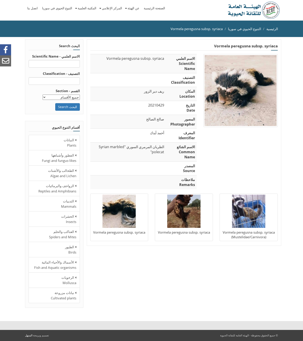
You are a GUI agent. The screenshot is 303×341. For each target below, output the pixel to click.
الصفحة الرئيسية (154, 8)
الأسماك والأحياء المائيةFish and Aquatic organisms (55, 265)
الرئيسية (272, 29)
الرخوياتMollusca (68, 280)
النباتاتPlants (70, 142)
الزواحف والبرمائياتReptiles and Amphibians (57, 188)
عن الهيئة (133, 8)
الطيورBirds (70, 249)
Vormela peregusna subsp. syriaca (197, 29)
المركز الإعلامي (112, 8)
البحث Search (67, 107)
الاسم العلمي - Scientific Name (56, 56)
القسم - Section (68, 91)
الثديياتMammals (68, 204)
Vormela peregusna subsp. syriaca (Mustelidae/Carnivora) (249, 234)
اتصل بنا (32, 8)
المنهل (28, 335)
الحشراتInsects (68, 219)
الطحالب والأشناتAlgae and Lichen (62, 173)
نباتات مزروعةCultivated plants (63, 295)
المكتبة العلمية (87, 8)
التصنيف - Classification (61, 73)
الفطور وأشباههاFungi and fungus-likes (59, 158)
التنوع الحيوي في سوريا (57, 8)
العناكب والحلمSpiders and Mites (62, 234)
